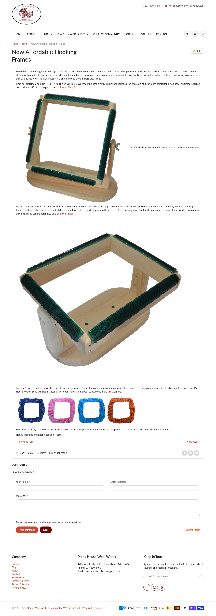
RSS (198, 50)
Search (15, 564)
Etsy (62, 87)
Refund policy (19, 587)
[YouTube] (162, 587)
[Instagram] (154, 587)
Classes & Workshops (71, 34)
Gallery (146, 34)
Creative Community (106, 34)
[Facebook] (146, 587)
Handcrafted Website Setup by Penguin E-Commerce (77, 608)
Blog (24, 43)
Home (18, 34)
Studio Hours (19, 577)
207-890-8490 (152, 5)
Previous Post (26, 441)
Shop (46, 34)
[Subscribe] (200, 576)
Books (129, 34)
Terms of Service (20, 584)
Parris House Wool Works (34, 608)
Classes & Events (20, 580)
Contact (161, 34)
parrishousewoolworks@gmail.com (186, 5)
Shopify (72, 87)
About (31, 34)
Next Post (192, 441)
